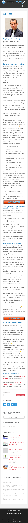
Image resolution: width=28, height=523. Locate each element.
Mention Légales (12, 510)
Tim (6, 481)
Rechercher (6, 392)
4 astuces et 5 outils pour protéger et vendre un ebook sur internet (13, 498)
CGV (19, 510)
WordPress (19, 521)
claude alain (8, 493)
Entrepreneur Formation (7, 520)
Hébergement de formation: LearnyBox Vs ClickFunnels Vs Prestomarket (16, 467)
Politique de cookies (14, 517)
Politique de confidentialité (14, 513)
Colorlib (8, 521)
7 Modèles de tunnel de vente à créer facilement (13, 481)
